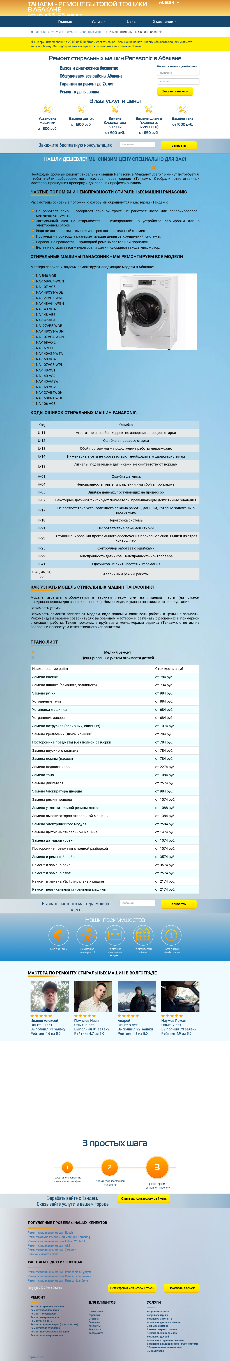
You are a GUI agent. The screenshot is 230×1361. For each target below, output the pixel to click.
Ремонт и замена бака (51, 865)
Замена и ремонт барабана (55, 857)
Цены (132, 21)
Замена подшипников (51, 767)
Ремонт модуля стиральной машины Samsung (59, 1237)
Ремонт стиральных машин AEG (49, 1245)
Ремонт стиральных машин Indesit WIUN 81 (56, 1241)
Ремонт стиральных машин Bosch (50, 1232)
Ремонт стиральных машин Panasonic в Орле (58, 1280)
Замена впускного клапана (55, 750)
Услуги (97, 21)
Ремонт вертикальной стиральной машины (69, 889)
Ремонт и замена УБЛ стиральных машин (68, 881)
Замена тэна (43, 775)
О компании (163, 21)
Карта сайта (36, 1357)
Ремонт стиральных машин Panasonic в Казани (59, 1276)
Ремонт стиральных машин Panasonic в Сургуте (59, 1272)
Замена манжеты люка (43, 1254)
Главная (65, 21)
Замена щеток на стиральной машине (65, 832)
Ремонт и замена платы (52, 873)
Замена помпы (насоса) (52, 758)
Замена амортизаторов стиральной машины (70, 816)
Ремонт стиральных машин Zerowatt (52, 1250)
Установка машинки (49, 709)
